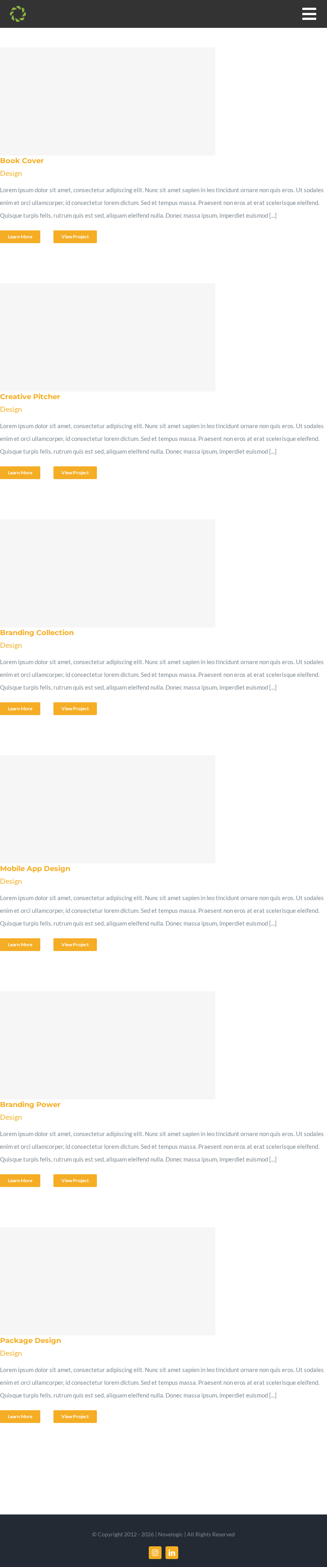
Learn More (20, 237)
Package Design (161, 1281)
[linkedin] (171, 1552)
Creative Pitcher (161, 337)
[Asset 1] (18, 8)
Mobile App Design (161, 809)
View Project (75, 237)
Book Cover (161, 101)
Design (11, 173)
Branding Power (161, 1045)
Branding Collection (161, 573)
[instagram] (155, 1552)
